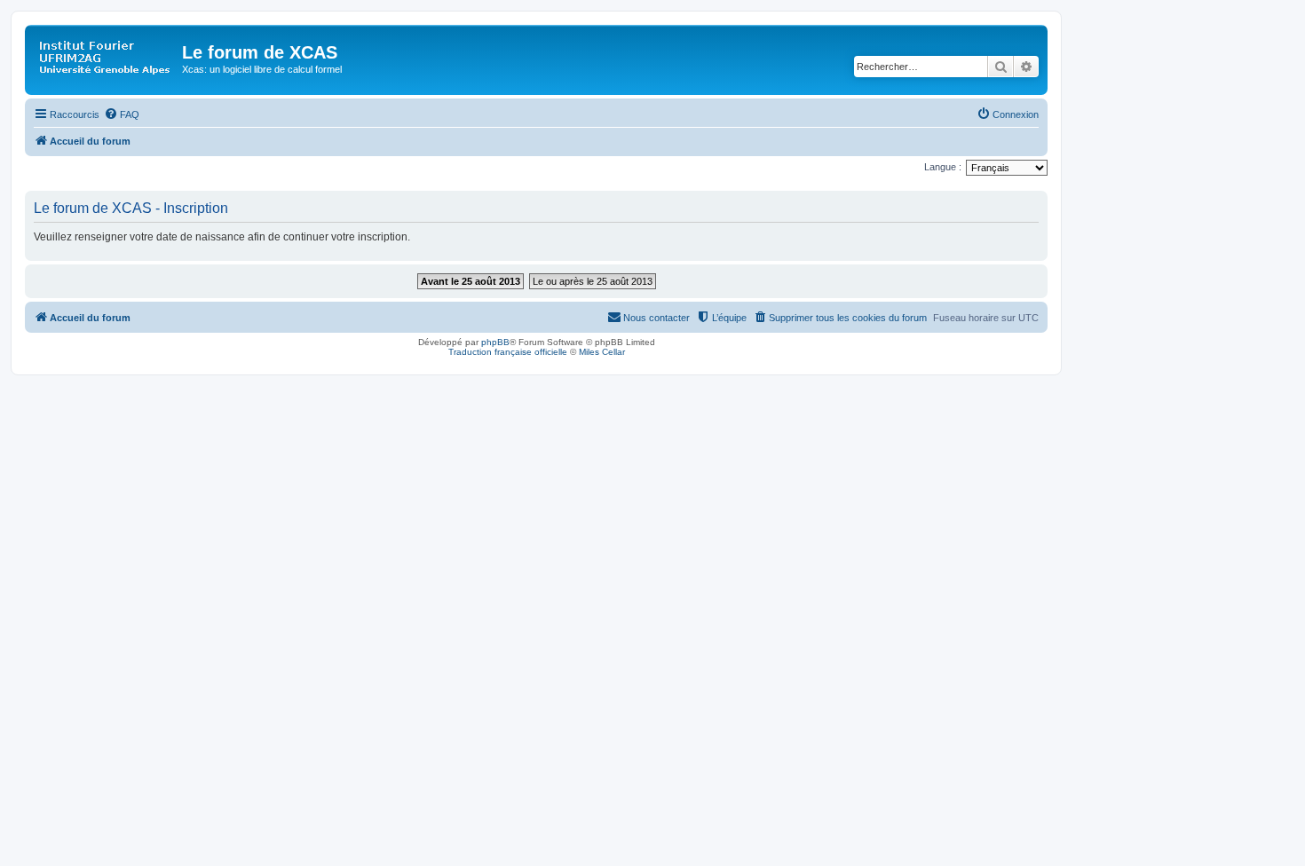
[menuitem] (121, 114)
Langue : (942, 166)
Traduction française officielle (507, 352)
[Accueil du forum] (105, 57)
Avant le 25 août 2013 (470, 281)
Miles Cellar (602, 352)
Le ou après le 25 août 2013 (592, 281)
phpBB (495, 342)
